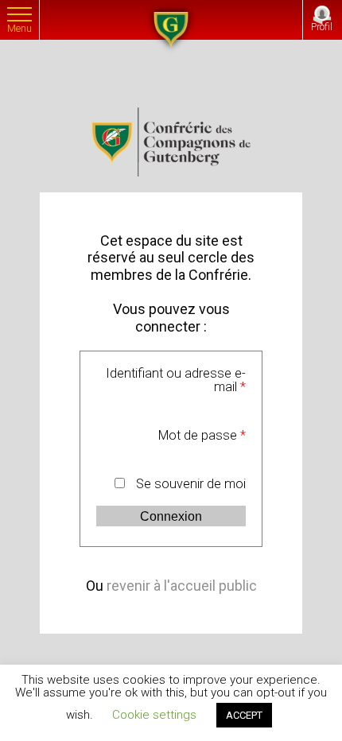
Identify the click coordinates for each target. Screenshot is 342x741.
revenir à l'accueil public (182, 585)
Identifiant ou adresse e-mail (176, 380)
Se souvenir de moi (191, 484)
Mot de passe (202, 435)
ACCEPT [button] (244, 715)
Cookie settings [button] (154, 715)
